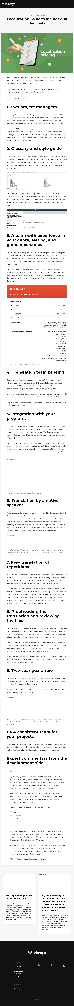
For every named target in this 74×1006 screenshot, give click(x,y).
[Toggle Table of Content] (23, 98)
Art (18, 976)
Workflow (42, 15)
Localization (33, 15)
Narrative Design (18, 971)
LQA (18, 969)
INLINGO (44, 29)
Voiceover (18, 974)
